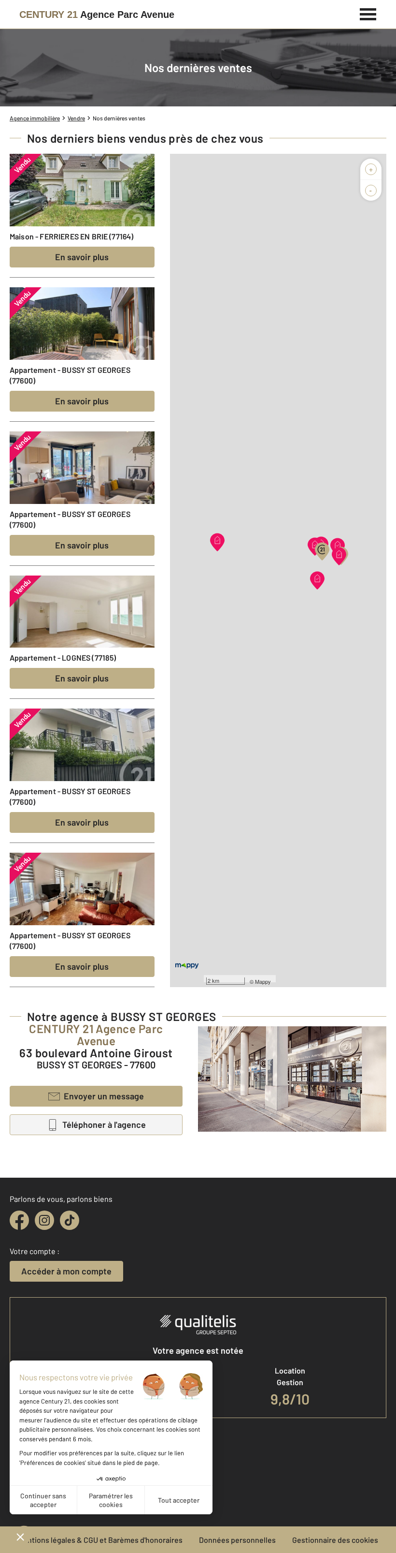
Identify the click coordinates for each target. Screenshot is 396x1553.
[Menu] (368, 13)
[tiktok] (69, 1220)
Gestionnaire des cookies (335, 1539)
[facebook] (19, 1220)
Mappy (263, 981)
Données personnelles (237, 1539)
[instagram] (44, 1220)
